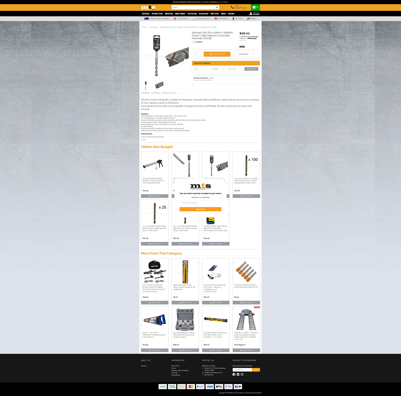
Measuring (169, 13)
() (257, 7)
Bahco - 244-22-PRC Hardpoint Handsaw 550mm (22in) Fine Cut (154, 335)
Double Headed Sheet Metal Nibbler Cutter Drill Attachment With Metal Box (215, 228)
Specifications (155, 93)
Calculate (252, 69)
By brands (145, 13)
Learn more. (242, 40)
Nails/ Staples (180, 13)
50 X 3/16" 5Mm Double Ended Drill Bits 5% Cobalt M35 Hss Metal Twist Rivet (185, 228)
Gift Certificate (175, 375)
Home (145, 27)
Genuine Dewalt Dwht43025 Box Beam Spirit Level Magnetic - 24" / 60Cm (215, 335)
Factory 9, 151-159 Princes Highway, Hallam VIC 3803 (215, 369)
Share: (194, 42)
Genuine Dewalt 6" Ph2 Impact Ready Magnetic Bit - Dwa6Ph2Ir (184, 287)
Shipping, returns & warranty (179, 370)
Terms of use (175, 366)
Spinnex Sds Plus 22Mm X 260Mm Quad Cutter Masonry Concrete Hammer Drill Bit (188, 27)
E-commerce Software (250, 393)
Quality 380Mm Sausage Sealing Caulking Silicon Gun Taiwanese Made (153, 181)
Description (145, 93)
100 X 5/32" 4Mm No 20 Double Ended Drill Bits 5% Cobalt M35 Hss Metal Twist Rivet (246, 181)
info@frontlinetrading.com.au (213, 372)
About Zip (174, 373)
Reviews (165, 93)
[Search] (217, 7)
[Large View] (146, 86)
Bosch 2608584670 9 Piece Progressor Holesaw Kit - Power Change (184, 335)
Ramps (223, 13)
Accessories (203, 13)
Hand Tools (215, 13)
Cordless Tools (157, 13)
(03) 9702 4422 (240, 8)
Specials (231, 13)
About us (144, 366)
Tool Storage (192, 13)
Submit (256, 370)
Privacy (173, 368)
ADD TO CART (217, 54)
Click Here (222, 2)
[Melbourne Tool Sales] (148, 7)
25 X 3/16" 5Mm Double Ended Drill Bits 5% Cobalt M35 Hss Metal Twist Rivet (154, 228)
